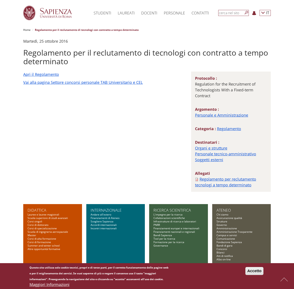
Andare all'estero (101, 214)
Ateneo (224, 210)
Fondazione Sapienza (229, 242)
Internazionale (106, 210)
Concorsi (222, 249)
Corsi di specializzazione (42, 228)
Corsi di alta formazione (42, 239)
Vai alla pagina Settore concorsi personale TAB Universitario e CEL (83, 82)
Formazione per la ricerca (168, 242)
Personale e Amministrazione (221, 115)
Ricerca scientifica (172, 210)
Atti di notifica (225, 256)
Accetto (254, 271)
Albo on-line (224, 259)
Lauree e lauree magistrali (43, 214)
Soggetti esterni (209, 159)
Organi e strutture (211, 148)
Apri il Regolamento (41, 74)
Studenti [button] (102, 13)
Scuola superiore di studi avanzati (48, 218)
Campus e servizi (227, 235)
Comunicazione (226, 239)
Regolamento (229, 128)
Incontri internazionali (104, 228)
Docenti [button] (149, 13)
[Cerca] (246, 13)
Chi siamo (222, 214)
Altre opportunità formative (44, 249)
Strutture (222, 221)
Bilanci (220, 252)
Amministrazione (227, 228)
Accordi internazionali (104, 225)
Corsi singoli (35, 221)
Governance (160, 245)
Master (32, 235)
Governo (222, 225)
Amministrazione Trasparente (234, 232)
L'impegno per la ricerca (168, 214)
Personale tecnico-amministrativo (225, 153)
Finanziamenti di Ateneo (105, 218)
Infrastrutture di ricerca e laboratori (174, 221)
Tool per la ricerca (164, 239)
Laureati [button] (126, 13)
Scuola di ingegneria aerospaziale (48, 232)
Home (27, 30)
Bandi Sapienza (162, 235)
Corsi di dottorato (38, 225)
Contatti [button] (200, 13)
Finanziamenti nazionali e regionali (174, 232)
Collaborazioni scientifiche (169, 218)
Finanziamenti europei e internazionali (176, 228)
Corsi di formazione (39, 242)
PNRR (156, 225)
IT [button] (267, 12)
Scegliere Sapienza (102, 221)
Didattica (37, 210)
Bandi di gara (224, 245)
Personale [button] (174, 13)
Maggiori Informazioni (49, 284)
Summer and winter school (44, 245)
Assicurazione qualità (229, 218)
